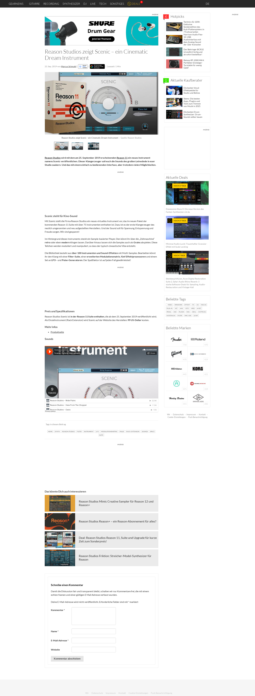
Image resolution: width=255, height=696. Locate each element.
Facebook (230, 3)
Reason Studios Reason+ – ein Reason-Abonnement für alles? (117, 521)
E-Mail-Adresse (59, 640)
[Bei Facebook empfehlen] (141, 424)
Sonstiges (117, 3)
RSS (243, 3)
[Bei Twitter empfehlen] (152, 424)
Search (250, 4)
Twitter (236, 3)
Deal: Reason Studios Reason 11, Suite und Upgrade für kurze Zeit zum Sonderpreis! (118, 539)
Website (55, 649)
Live (93, 3)
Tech (102, 3)
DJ (85, 3)
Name (54, 631)
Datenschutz (178, 414)
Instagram (223, 3)
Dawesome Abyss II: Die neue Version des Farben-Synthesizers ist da (185, 199)
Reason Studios (53, 157)
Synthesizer (71, 3)
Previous (47, 145)
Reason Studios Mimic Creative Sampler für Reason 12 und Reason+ (116, 503)
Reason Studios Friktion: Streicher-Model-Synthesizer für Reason (115, 557)
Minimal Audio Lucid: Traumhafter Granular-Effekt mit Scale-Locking (186, 233)
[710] (177, 339)
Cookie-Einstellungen (176, 417)
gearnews (16, 3)
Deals (136, 3)
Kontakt (202, 414)
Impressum (191, 414)
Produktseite (57, 332)
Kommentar (58, 610)
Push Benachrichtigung (197, 417)
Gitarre (34, 3)
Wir (168, 414)
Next (155, 145)
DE (208, 3)
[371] (176, 383)
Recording (51, 3)
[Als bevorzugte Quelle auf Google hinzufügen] (97, 66)
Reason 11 (122, 157)
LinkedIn (216, 3)
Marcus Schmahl (68, 66)
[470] (176, 353)
